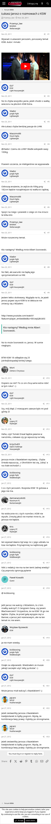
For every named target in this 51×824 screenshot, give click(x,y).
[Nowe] (42, 3)
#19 (48, 638)
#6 (48, 207)
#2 (48, 96)
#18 (48, 588)
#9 (48, 292)
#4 (48, 144)
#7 (48, 232)
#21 (48, 686)
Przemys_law (8, 17)
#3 (48, 121)
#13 (48, 454)
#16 (48, 537)
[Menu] (4, 3)
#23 (48, 736)
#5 (48, 181)
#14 (48, 483)
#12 (48, 429)
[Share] (44, 34)
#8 (48, 267)
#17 (48, 563)
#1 (48, 34)
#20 (48, 660)
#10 (48, 378)
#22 (48, 708)
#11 (48, 404)
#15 (48, 508)
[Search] (47, 3)
